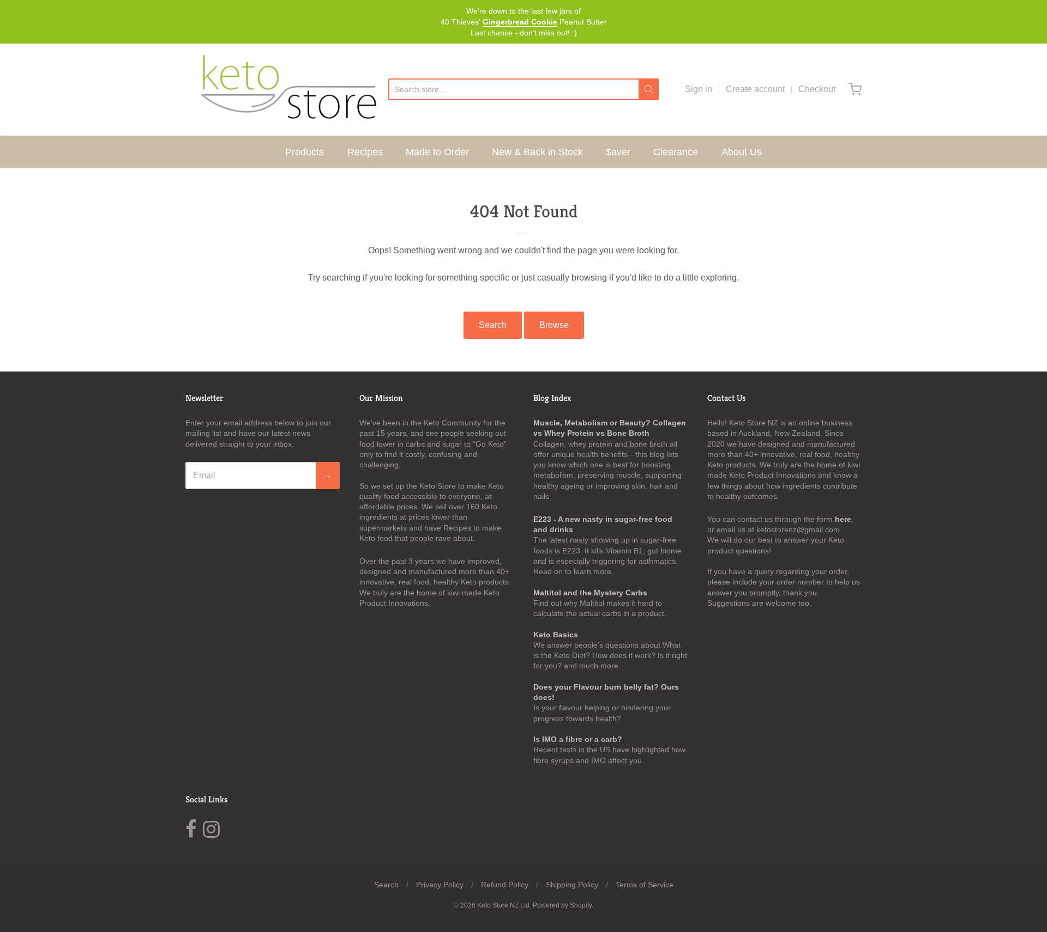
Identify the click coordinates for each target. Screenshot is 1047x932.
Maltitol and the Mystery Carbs (590, 592)
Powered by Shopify (562, 905)
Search (493, 325)
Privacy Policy (440, 884)
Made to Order (437, 152)
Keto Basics (555, 634)
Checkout (816, 89)
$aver (618, 152)
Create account (755, 89)
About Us (741, 152)
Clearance (675, 152)
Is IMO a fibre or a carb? (577, 739)
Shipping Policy (572, 884)
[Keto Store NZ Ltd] (286, 89)
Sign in (698, 89)
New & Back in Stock (537, 152)
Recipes (365, 152)
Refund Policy (504, 884)
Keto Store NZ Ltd (503, 905)
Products (304, 152)
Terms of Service (644, 884)
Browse (554, 325)
